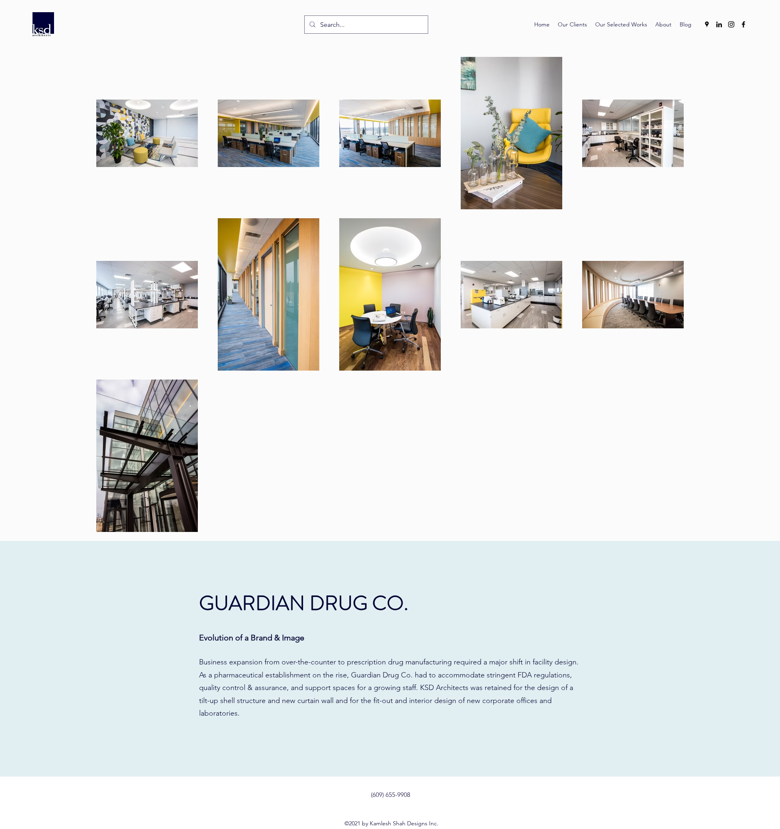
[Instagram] (731, 24)
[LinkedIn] (719, 24)
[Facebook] (743, 24)
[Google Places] (707, 24)
